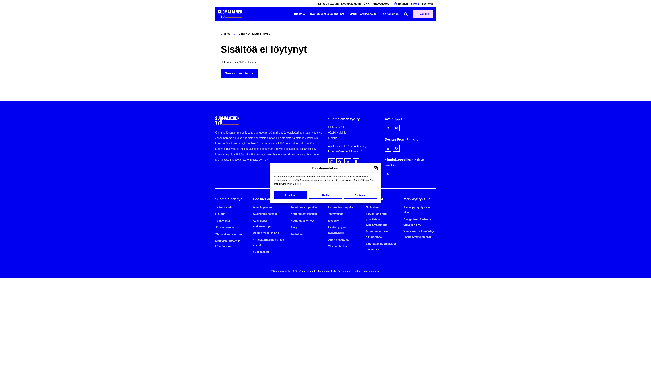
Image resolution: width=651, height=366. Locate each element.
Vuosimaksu (261, 251)
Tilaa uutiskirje (337, 246)
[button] (375, 168)
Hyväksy (290, 195)
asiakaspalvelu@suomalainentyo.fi (349, 146)
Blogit (294, 227)
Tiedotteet (297, 234)
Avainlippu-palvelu (265, 213)
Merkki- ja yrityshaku (363, 14)
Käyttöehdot (344, 271)
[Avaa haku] (405, 14)
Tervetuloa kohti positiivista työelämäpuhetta (376, 219)
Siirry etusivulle (236, 73)
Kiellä (325, 195)
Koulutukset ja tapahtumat (327, 14)
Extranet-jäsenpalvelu (342, 207)
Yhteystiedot (380, 3)
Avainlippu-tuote (263, 207)
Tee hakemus (390, 14)
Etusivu (226, 33)
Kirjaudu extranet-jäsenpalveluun (339, 3)
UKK (366, 3)
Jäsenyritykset (224, 227)
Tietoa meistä (223, 207)
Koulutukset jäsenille (304, 213)
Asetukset (361, 195)
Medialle (333, 220)
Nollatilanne (373, 207)
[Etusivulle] (230, 14)
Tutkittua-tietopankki (304, 207)
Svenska (427, 3)
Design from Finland (266, 232)
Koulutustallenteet (302, 220)
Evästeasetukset (371, 271)
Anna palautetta (338, 239)
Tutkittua (299, 14)
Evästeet (356, 271)
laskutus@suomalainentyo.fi (345, 151)
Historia (220, 213)
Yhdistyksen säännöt (229, 234)
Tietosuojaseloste (327, 271)
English (403, 3)
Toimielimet (222, 220)
